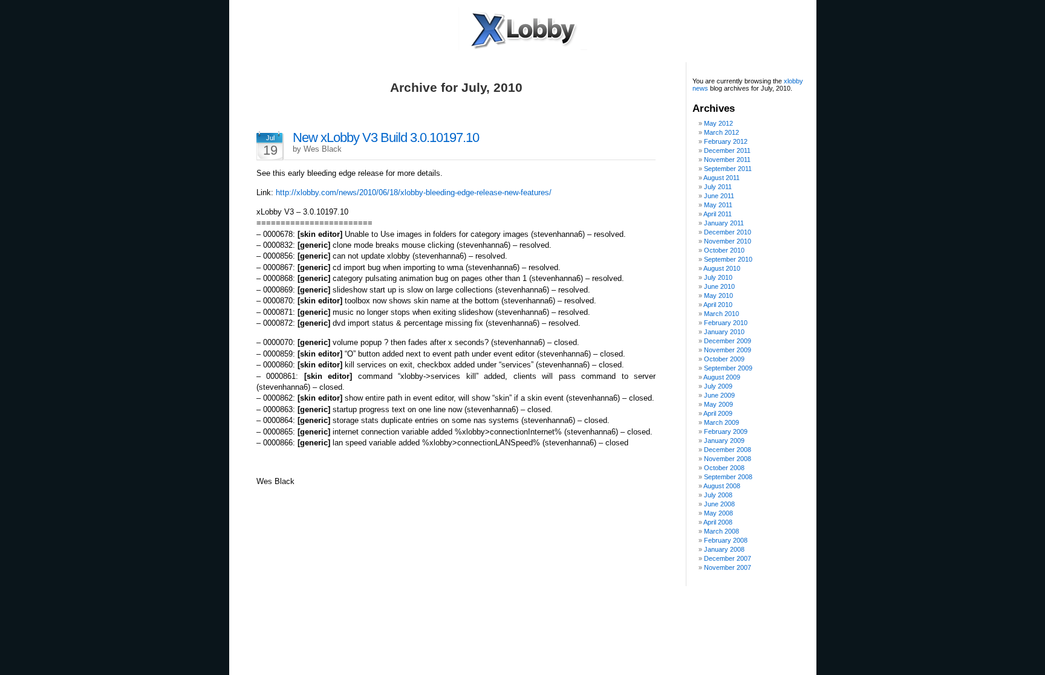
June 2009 (719, 395)
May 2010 (718, 295)
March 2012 (721, 132)
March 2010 (721, 313)
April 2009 (717, 413)
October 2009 (724, 359)
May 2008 (718, 513)
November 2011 (727, 159)
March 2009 (721, 422)
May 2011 (718, 204)
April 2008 (717, 522)
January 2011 (724, 223)
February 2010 (725, 322)
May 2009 (718, 404)
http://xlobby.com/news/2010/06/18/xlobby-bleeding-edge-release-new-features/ (414, 192)
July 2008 (718, 495)
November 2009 (727, 350)
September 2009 (728, 368)
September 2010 (728, 259)
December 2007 (727, 558)
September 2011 (728, 168)
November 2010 (727, 241)
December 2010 (727, 232)
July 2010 (718, 277)
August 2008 (721, 485)
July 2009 (718, 386)
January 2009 (724, 440)
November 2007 (727, 567)
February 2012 (725, 141)
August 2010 (721, 268)
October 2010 (724, 250)
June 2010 (719, 286)
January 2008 (724, 549)
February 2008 (725, 540)
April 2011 (717, 214)
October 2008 (724, 467)
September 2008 (728, 476)
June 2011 (719, 195)
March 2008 (721, 531)
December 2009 (727, 340)
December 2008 (727, 449)
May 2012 (718, 123)
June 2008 (719, 504)
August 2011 (721, 177)
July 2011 (718, 186)
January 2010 (724, 331)
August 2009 (721, 377)
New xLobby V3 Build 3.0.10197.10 (386, 137)
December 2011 (727, 150)
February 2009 (725, 431)
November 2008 (727, 458)
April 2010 (717, 304)
